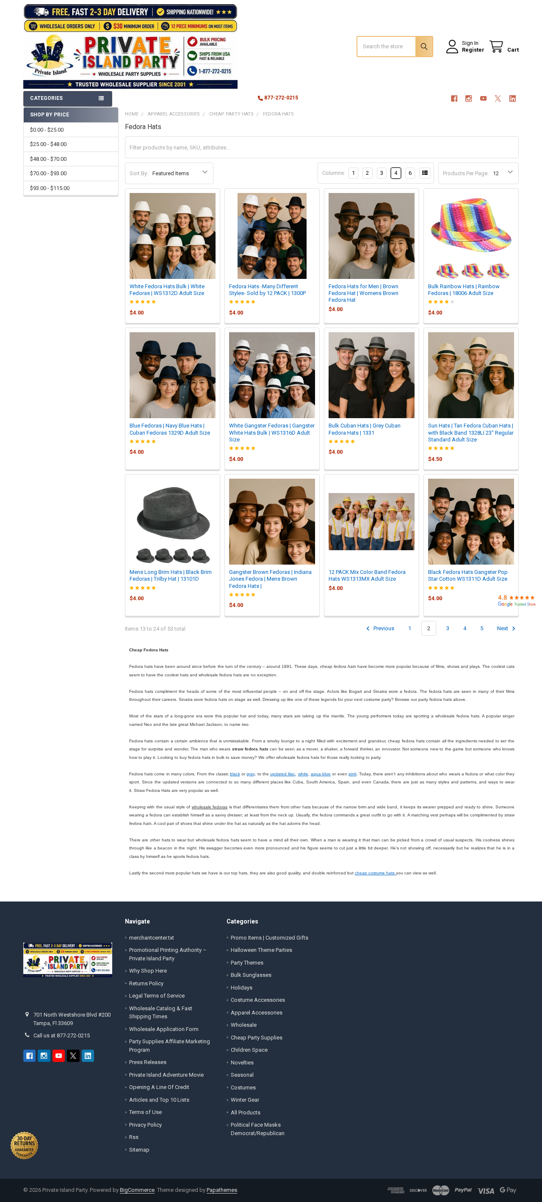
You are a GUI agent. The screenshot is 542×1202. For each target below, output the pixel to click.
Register (473, 50)
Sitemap (139, 1150)
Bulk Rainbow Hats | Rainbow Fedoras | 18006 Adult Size (464, 289)
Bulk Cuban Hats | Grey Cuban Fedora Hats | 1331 (365, 429)
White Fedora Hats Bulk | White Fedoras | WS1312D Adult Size (167, 289)
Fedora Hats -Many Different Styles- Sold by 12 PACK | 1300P (267, 289)
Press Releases (147, 1062)
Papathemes (222, 1190)
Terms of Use (145, 1112)
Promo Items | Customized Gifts (269, 938)
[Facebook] (454, 98)
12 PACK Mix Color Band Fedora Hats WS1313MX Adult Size (367, 575)
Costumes (243, 1087)
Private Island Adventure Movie (166, 1075)
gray (250, 774)
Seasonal (242, 1075)
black (235, 774)
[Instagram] (468, 98)
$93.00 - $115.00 (49, 188)
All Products (245, 1112)
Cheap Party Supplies (256, 1037)
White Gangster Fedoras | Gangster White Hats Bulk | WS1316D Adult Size (272, 432)
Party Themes (247, 962)
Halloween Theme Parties (261, 950)
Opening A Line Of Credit (159, 1087)
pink (352, 774)
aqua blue (321, 774)
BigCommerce (137, 1190)
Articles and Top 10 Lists (159, 1100)
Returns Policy (146, 983)
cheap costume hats (375, 873)
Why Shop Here (148, 971)
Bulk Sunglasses (251, 975)
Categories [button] (46, 98)
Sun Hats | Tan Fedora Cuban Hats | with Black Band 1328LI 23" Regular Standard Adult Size (471, 432)
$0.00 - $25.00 (47, 130)
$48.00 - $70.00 (48, 159)
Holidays (241, 987)
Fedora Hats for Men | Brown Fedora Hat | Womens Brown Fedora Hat (363, 293)
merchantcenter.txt (151, 938)
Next (503, 628)
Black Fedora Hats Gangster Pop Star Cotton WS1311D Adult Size (468, 575)
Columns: (333, 173)
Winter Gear (245, 1100)
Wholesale (244, 1025)
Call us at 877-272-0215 (61, 1035)
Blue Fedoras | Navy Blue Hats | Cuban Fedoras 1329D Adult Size (170, 429)
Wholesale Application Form (164, 1029)
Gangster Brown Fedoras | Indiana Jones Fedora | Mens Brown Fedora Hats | (270, 579)
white (303, 774)
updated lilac (282, 774)
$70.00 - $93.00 (48, 173)
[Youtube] (483, 98)
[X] (498, 98)
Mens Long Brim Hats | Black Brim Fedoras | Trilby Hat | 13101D (171, 575)
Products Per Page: (466, 173)
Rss (133, 1137)
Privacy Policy (145, 1125)
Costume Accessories (258, 1000)
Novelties (242, 1062)
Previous (383, 628)
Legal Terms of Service (157, 995)
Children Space (249, 1050)
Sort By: (139, 173)
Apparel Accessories (256, 1012)
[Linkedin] (512, 98)
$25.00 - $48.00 (48, 144)
